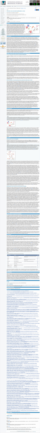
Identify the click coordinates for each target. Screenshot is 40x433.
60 (31, 188)
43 (17, 239)
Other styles (11, 19)
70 (22, 145)
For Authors (4, 6)
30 (33, 149)
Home (1, 6)
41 (27, 95)
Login (12, 6)
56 (16, 174)
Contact (15, 6)
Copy (8, 19)
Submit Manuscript (9, 6)
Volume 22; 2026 (2, 14)
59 (32, 184)
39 (19, 92)
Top (3, 28)
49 (12, 222)
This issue (22, 8)
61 (18, 189)
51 (31, 129)
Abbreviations (3, 33)
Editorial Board (2, 18)
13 (36, 145)
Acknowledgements (3, 34)
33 (10, 83)
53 (8, 165)
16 (18, 59)
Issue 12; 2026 (2, 9)
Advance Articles (2, 17)
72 (13, 242)
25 (32, 71)
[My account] (39, 6)
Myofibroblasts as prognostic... (3, 32)
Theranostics (3, 36)
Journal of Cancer (3, 39)
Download (14, 21)
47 (12, 163)
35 (20, 88)
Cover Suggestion (3, 22)
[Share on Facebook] (35, 9)
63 (16, 196)
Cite (24, 8)
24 (22, 69)
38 (10, 91)
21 (23, 64)
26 (26, 74)
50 (31, 135)
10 (11, 60)
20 (25, 227)
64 (34, 149)
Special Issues (2, 23)
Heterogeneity (3, 30)
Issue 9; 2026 (2, 13)
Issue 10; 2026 (2, 12)
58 (34, 148)
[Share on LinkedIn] (38, 9)
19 (12, 60)
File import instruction (18, 21)
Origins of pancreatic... (3, 29)
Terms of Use (34, 431)
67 (22, 211)
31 (17, 82)
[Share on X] (37, 9)
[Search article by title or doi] (5, 25)
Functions (3, 31)
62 (31, 147)
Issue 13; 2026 (2, 8)
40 (15, 119)
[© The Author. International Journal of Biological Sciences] (32, 28)
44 (13, 240)
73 (31, 251)
